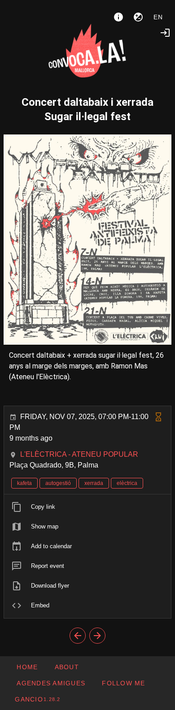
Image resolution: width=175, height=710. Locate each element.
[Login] (165, 33)
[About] (118, 17)
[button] (50, 683)
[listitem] (87, 507)
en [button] (158, 17)
